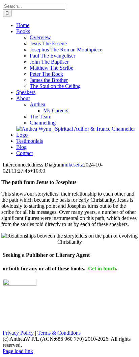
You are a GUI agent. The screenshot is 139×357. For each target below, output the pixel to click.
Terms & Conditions (59, 333)
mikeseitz (73, 165)
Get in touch (102, 268)
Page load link (18, 351)
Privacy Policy (18, 333)
